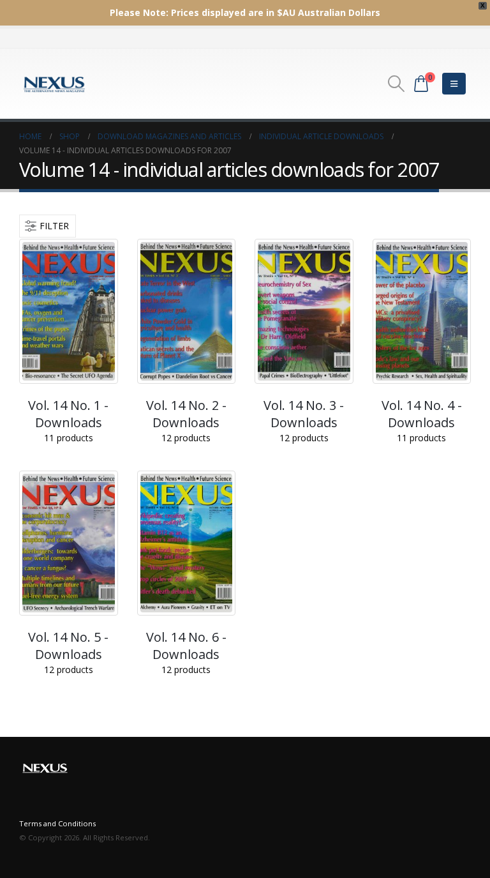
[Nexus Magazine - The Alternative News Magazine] (54, 84)
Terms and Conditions (57, 823)
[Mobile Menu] (454, 84)
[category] (68, 311)
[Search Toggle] (396, 83)
